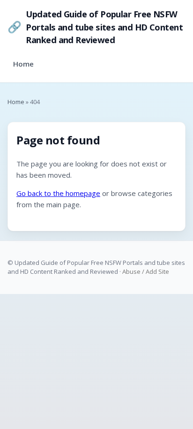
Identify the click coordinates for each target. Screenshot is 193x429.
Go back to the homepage (58, 193)
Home (23, 63)
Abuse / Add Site (145, 271)
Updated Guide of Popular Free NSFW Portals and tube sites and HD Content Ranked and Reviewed (95, 26)
